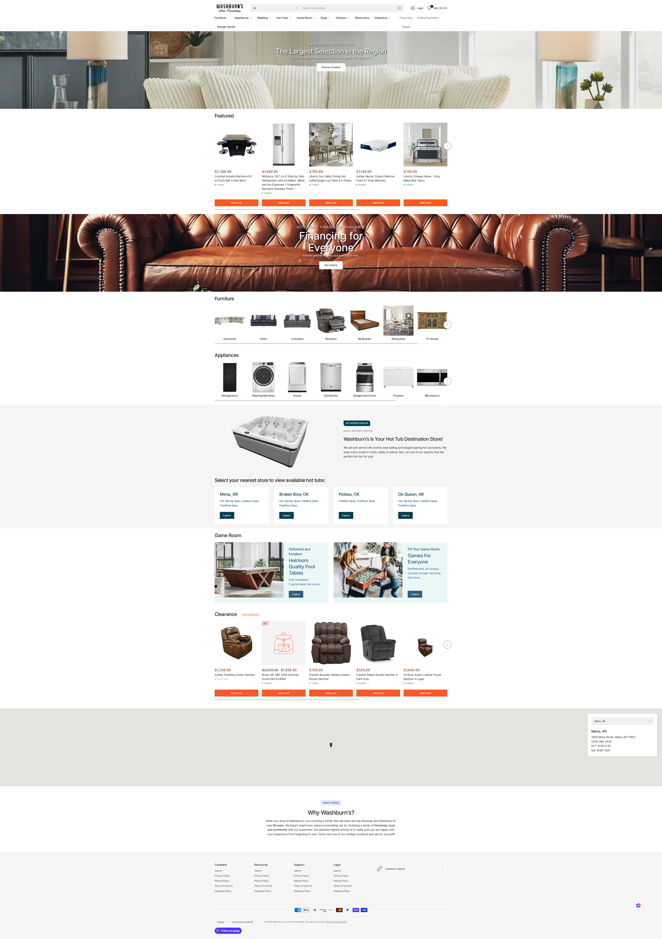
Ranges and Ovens (364, 395)
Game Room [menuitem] (304, 17)
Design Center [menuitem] (226, 26)
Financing (406, 17)
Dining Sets (398, 338)
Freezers (398, 395)
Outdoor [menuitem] (341, 17)
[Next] (447, 146)
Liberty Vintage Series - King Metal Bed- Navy (422, 178)
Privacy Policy (222, 875)
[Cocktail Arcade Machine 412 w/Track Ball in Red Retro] (236, 144)
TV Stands (432, 338)
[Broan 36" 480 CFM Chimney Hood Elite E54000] (284, 643)
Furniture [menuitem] (220, 17)
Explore (227, 515)
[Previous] (215, 146)
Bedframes (364, 338)
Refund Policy (222, 880)
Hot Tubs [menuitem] (282, 17)
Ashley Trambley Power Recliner (235, 674)
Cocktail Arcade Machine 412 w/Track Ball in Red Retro (233, 178)
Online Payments (428, 17)
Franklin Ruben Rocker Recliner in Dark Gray (377, 677)
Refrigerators (230, 395)
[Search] (399, 8)
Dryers (297, 395)
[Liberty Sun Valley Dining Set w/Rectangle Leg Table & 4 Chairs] (331, 144)
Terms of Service (224, 885)
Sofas (263, 338)
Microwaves (432, 395)
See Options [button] (331, 265)
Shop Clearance (250, 614)
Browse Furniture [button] (331, 67)
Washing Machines (263, 395)
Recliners (331, 338)
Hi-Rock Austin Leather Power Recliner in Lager (422, 677)
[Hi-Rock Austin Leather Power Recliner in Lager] (425, 643)
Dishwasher (331, 395)
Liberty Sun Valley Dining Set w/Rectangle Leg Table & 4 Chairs (330, 178)
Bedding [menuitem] (262, 17)
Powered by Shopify (336, 921)
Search (218, 870)
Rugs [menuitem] (324, 17)
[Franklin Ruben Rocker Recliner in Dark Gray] (378, 643)
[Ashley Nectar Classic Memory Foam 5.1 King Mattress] (378, 144)
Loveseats (297, 338)
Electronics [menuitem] (362, 17)
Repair (406, 26)
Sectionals (229, 338)
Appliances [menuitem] (242, 17)
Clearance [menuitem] (380, 17)
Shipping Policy (223, 890)
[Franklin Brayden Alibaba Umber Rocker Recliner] (331, 643)
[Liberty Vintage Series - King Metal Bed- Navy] (425, 144)
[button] (638, 906)
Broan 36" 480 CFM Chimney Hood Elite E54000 (280, 677)
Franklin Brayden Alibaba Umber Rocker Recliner (329, 677)
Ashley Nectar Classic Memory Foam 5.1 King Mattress (375, 178)
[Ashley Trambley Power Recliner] (236, 643)
